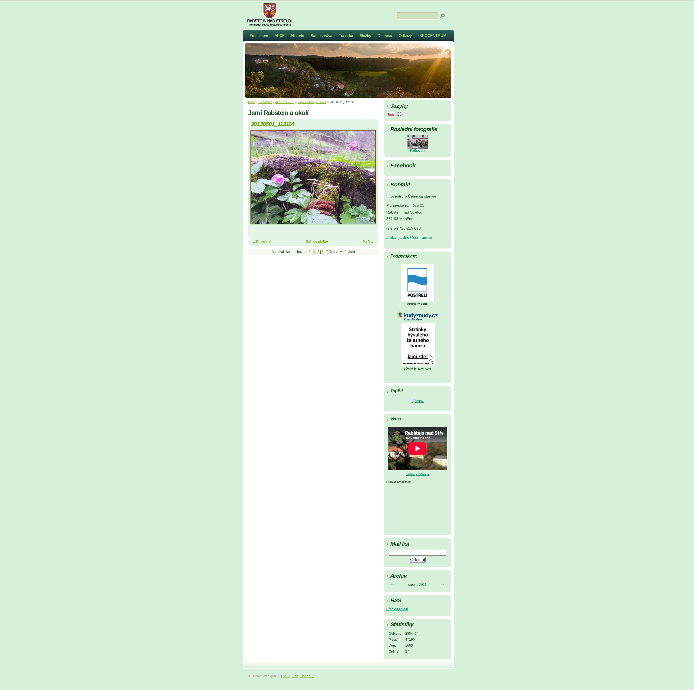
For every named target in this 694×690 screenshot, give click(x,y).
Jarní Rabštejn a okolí (312, 102)
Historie (297, 35)
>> (442, 585)
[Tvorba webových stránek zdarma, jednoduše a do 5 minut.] (279, 676)
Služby (365, 35)
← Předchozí (261, 242)
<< (392, 585)
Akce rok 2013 (284, 102)
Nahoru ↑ (307, 676)
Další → (368, 242)
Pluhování (417, 150)
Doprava (385, 35)
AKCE (280, 35)
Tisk (295, 676)
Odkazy (405, 35)
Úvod (251, 102)
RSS (286, 676)
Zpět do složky (317, 242)
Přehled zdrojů (397, 609)
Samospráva (321, 35)
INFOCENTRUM (432, 35)
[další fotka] (369, 180)
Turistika (346, 35)
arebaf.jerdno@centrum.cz (409, 238)
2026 (423, 585)
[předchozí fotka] (257, 180)
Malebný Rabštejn (417, 474)
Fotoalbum (259, 35)
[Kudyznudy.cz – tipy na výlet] (417, 319)
